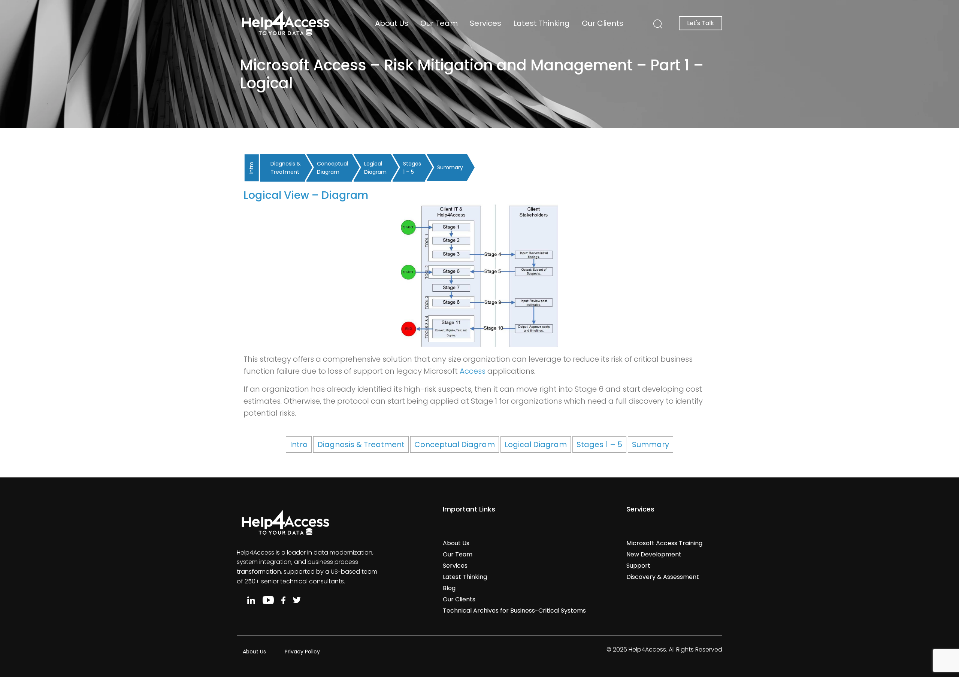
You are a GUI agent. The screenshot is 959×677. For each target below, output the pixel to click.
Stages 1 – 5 (412, 168)
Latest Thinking (541, 23)
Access (472, 371)
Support (638, 565)
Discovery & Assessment (662, 577)
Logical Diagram (375, 168)
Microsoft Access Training (664, 543)
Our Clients (602, 23)
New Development (653, 554)
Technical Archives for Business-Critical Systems (514, 610)
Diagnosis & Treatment (285, 168)
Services (485, 23)
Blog (449, 588)
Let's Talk (700, 23)
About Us (391, 23)
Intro (251, 168)
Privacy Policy (302, 651)
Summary (450, 167)
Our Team (439, 23)
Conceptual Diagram (332, 168)
